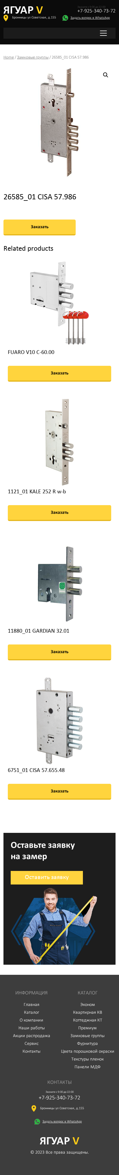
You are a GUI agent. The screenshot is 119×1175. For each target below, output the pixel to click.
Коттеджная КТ (87, 1020)
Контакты (31, 1051)
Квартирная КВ (87, 1012)
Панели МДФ (88, 1067)
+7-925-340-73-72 (96, 11)
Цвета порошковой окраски (87, 1051)
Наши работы (31, 1028)
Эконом (87, 1004)
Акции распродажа (31, 1036)
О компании (31, 1020)
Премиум (87, 1028)
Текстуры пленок (87, 1059)
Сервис (32, 1043)
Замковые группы (33, 57)
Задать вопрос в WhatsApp (90, 18)
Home (8, 57)
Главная (31, 1004)
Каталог (31, 1012)
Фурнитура (87, 1043)
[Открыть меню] (103, 33)
